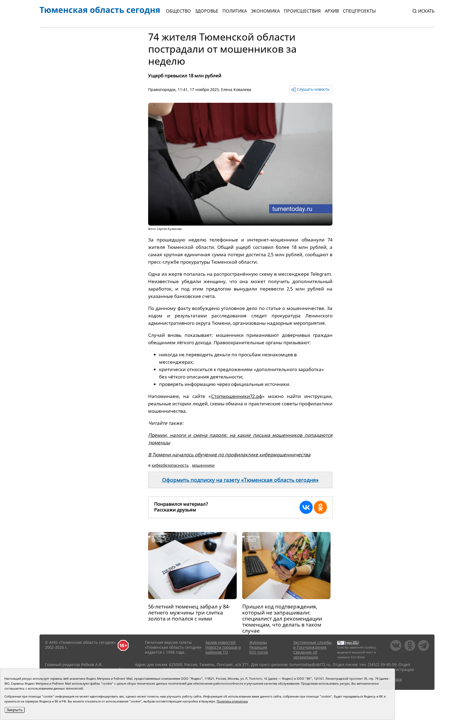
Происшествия (302, 11)
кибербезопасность (170, 465)
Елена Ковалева (236, 89)
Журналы (258, 642)
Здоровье (206, 11)
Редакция (258, 647)
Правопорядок (162, 89)
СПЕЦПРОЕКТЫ (359, 11)
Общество (178, 11)
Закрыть (14, 709)
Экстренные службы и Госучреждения (312, 645)
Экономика (265, 11)
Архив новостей (220, 642)
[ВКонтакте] (306, 507)
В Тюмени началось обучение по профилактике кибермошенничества (229, 454)
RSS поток (258, 652)
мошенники (203, 465)
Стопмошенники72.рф (236, 396)
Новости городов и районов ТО (223, 650)
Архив (332, 11)
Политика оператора (232, 701)
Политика (234, 11)
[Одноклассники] (320, 507)
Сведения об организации (305, 655)
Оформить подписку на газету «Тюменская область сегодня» (240, 479)
